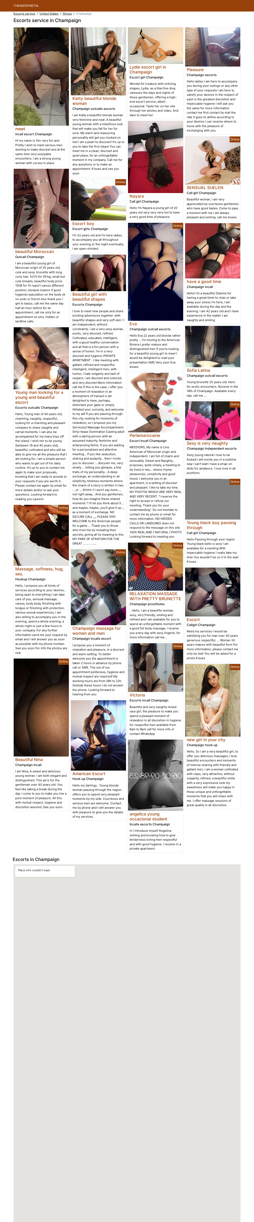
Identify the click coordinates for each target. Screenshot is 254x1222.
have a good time (204, 281)
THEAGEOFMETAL (26, 6)
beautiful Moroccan (34, 251)
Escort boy (83, 223)
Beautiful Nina (29, 759)
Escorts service (24, 13)
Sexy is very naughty (207, 443)
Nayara (137, 196)
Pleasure (195, 69)
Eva (133, 323)
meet (20, 128)
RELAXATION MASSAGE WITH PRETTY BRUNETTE (155, 596)
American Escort (88, 773)
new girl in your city (206, 739)
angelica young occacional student (148, 816)
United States (49, 13)
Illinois (67, 13)
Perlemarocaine (145, 435)
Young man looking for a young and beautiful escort (39, 397)
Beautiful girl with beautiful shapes (89, 297)
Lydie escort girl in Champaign (148, 69)
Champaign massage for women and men (96, 631)
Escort (193, 619)
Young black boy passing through (211, 525)
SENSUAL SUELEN (205, 187)
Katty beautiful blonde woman (94, 101)
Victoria (137, 695)
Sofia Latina (198, 370)
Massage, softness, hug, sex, (39, 571)
